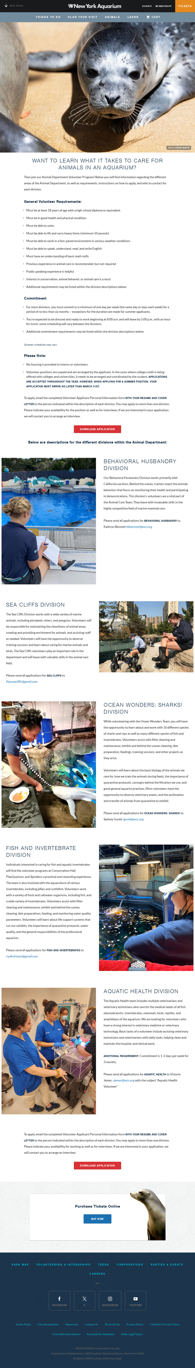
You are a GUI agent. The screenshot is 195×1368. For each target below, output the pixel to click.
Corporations (130, 1264)
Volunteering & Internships (63, 1264)
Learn (133, 17)
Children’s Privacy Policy (165, 1324)
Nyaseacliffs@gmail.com (22, 681)
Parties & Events (167, 1264)
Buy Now (97, 1218)
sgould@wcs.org (133, 819)
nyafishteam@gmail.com (22, 956)
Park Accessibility (48, 1324)
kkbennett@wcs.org (139, 526)
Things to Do (48, 17)
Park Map (20, 1264)
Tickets (185, 6)
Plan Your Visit (83, 17)
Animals (112, 17)
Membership (164, 6)
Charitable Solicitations (66, 1334)
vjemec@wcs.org (123, 1080)
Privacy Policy (134, 1324)
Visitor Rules (23, 1324)
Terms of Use (112, 1324)
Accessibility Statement (100, 1334)
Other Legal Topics (132, 1334)
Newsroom (71, 1324)
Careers (97, 1273)
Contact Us (91, 1324)
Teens (103, 1264)
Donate (147, 6)
